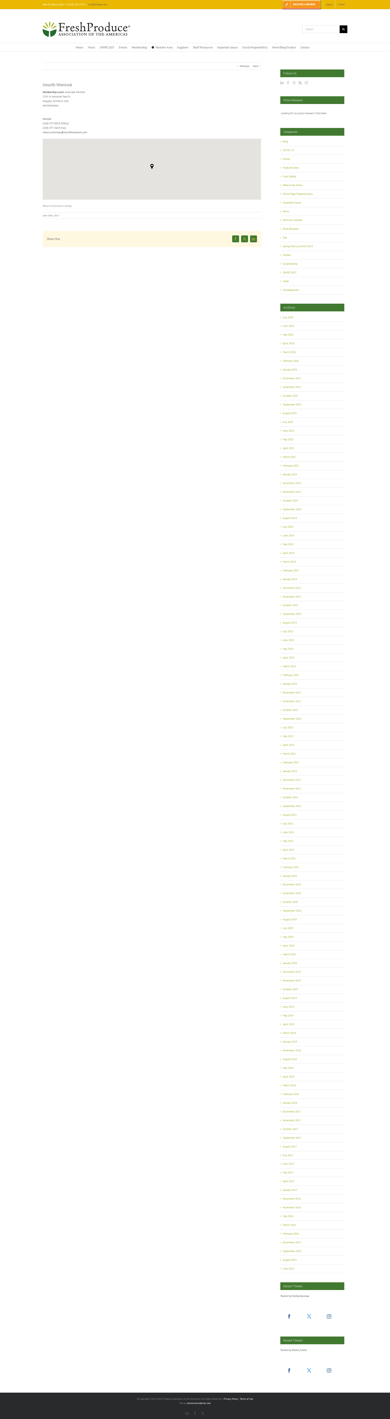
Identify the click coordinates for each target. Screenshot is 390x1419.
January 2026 (290, 369)
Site (285, 237)
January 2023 (290, 684)
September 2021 (292, 806)
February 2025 (291, 465)
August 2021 (290, 815)
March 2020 (289, 954)
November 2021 (292, 788)
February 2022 (291, 762)
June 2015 (288, 1268)
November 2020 (292, 893)
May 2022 (288, 736)
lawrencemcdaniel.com (199, 1403)
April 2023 (288, 657)
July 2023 (288, 631)
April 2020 (288, 945)
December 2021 (292, 780)
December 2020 (292, 884)
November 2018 (292, 1050)
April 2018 (288, 1076)
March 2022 (289, 753)
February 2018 (291, 1094)
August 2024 (290, 518)
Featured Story (291, 167)
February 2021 (291, 867)
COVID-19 (288, 150)
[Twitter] (294, 82)
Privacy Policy (231, 1398)
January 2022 (290, 771)
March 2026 (289, 352)
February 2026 (291, 361)
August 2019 (290, 998)
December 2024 (292, 483)
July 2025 (288, 422)
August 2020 (290, 919)
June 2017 (288, 1164)
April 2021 (288, 849)
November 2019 (292, 980)
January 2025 (290, 474)
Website (47, 119)
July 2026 (288, 317)
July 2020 (288, 928)
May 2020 (288, 937)
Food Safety (289, 176)
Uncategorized (291, 290)
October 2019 (290, 989)
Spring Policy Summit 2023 (298, 246)
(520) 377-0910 (51, 123)
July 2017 (288, 1155)
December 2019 (292, 972)
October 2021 (290, 797)
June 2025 (288, 430)
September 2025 (292, 404)
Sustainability (290, 263)
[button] (152, 166)
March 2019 (289, 1033)
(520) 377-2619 (51, 128)
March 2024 (289, 561)
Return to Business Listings (57, 206)
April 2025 (288, 448)
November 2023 (292, 596)
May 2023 (288, 649)
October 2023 (290, 605)
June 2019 (288, 1006)
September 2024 (292, 509)
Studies (287, 255)
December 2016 (292, 1198)
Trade (286, 281)
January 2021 (290, 876)
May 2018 (288, 1068)
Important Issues (292, 202)
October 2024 (290, 500)
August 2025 (290, 413)
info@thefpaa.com (97, 4)
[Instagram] (306, 82)
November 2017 (292, 1120)
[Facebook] (288, 82)
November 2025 (292, 387)
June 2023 (288, 640)
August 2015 (290, 1260)
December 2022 (292, 692)
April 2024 (288, 553)
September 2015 (292, 1251)
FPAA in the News (292, 185)
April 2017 (288, 1181)
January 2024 (290, 579)
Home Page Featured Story (298, 194)
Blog (285, 141)
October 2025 (290, 396)
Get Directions (50, 105)
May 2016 (288, 1216)
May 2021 (288, 841)
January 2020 (290, 963)
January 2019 (290, 1041)
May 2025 (288, 439)
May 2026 (288, 334)
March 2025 (289, 457)
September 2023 (292, 614)
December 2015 (292, 1242)
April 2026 (288, 343)
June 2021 (288, 832)
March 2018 (289, 1085)
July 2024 (288, 527)
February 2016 (291, 1233)
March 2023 (289, 666)
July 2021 (288, 823)
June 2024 (288, 535)
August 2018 (290, 1059)
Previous (244, 66)
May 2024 (288, 544)
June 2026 (288, 326)
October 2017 (290, 1129)
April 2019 (288, 1024)
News (286, 211)
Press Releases (291, 229)
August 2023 (290, 622)
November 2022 (292, 701)
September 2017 (292, 1138)
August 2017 (290, 1146)
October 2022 (290, 710)
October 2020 (290, 902)
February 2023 (291, 675)
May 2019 (288, 1015)
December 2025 (292, 378)
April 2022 (288, 745)
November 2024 (292, 492)
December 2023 (292, 588)
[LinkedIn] (282, 82)
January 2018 (290, 1103)
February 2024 (291, 570)
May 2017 (288, 1172)
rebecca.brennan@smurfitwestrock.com (65, 132)
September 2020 (292, 910)
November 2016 (292, 1207)
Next (255, 66)
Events (286, 159)
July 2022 (288, 727)
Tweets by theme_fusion (293, 1350)
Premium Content (292, 220)
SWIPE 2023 (289, 272)
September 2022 (292, 718)
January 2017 (290, 1190)
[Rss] (300, 82)
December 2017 (292, 1111)
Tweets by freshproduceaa (294, 1296)
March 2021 (289, 858)
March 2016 (289, 1225)
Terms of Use (246, 1398)
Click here (320, 113)
